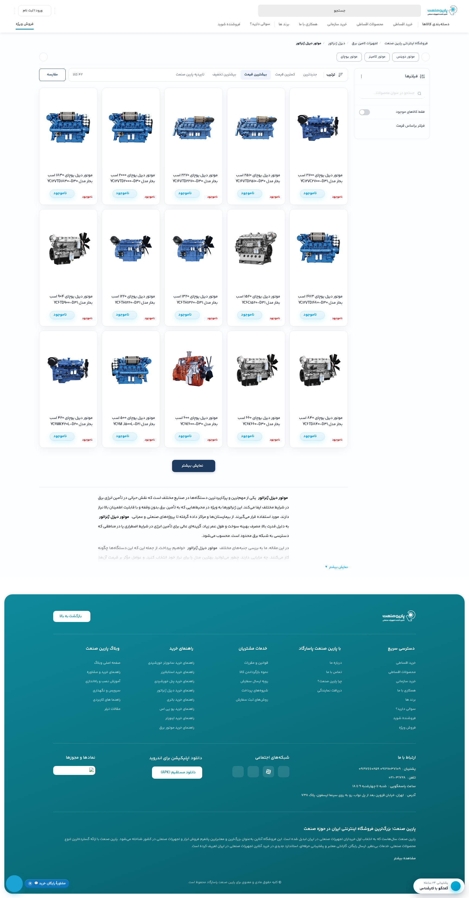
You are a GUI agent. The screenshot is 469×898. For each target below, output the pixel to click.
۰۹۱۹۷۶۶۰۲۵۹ (369, 769)
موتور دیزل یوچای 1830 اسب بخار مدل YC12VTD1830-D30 (70, 178)
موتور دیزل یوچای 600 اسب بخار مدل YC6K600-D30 (196, 421)
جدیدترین (310, 74)
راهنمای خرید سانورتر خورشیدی (171, 663)
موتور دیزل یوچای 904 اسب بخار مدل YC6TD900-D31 (71, 300)
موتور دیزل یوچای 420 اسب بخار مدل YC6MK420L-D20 (71, 421)
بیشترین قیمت (255, 74)
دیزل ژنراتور (336, 43)
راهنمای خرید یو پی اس (177, 709)
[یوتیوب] (253, 771)
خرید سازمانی (337, 24)
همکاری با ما (308, 24)
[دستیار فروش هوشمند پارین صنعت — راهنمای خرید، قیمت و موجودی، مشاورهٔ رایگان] (14, 883)
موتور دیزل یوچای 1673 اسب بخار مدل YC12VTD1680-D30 (320, 300)
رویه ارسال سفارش (254, 681)
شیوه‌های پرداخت (255, 690)
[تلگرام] (238, 771)
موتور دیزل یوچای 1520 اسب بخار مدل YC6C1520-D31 (258, 300)
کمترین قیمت (285, 74)
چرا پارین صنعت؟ (330, 681)
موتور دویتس (406, 56)
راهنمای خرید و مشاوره (104, 672)
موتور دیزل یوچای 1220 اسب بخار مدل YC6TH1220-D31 (133, 300)
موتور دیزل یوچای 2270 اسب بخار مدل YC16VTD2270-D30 (195, 178)
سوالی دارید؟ (260, 24)
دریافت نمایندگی (329, 690)
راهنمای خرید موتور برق (176, 727)
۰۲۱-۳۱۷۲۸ (397, 777)
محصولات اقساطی (370, 24)
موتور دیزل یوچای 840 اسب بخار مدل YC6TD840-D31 (321, 421)
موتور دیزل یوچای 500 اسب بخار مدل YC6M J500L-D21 (133, 421)
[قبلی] (425, 57)
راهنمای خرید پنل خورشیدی (174, 681)
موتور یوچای (349, 56)
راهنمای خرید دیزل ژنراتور (175, 690)
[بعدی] (43, 57)
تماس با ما (334, 672)
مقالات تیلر (112, 709)
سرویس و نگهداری (107, 690)
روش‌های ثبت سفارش (252, 700)
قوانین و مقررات (256, 663)
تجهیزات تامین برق (365, 43)
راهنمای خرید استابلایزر (177, 672)
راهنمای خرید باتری (180, 700)
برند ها (284, 24)
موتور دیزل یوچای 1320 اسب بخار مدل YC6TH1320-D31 (195, 300)
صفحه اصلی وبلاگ (107, 663)
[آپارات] (268, 771)
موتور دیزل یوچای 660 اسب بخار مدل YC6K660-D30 (259, 421)
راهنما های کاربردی (107, 700)
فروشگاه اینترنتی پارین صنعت (406, 43)
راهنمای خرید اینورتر (179, 718)
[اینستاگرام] (283, 771)
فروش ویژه (25, 24)
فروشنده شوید (229, 24)
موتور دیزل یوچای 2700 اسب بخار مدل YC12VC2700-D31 (320, 178)
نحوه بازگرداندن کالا (254, 672)
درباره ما (336, 663)
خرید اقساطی (403, 24)
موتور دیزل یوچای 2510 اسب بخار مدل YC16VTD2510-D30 (258, 178)
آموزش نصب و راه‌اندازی (103, 681)
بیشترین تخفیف (224, 74)
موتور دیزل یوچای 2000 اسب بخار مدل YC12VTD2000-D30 (132, 178)
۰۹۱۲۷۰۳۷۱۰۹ (390, 769)
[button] (47, 883)
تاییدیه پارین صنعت (190, 74)
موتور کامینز (377, 56)
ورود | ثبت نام (33, 10)
